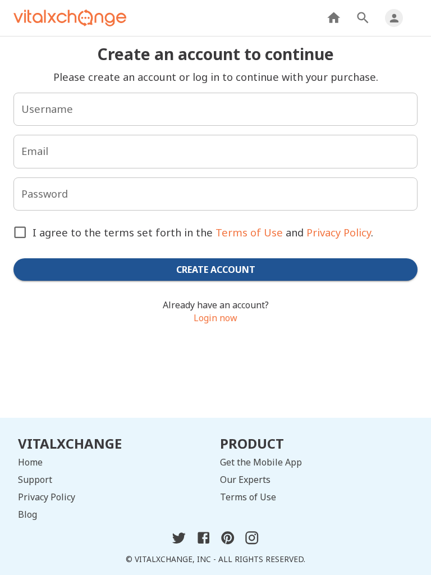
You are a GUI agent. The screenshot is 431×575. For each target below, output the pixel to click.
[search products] (363, 18)
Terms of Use (249, 232)
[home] (334, 18)
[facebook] (203, 542)
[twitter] (178, 542)
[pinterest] (227, 542)
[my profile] (394, 18)
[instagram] (251, 542)
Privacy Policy (338, 232)
